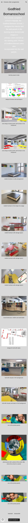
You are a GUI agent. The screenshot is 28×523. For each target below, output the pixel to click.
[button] (2, 2)
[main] (14, 30)
